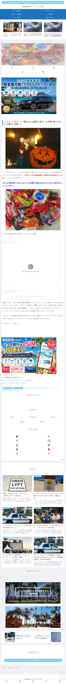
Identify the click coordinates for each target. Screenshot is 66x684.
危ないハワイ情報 (8, 388)
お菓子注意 (6, 391)
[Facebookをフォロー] (17, 440)
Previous (1, 30)
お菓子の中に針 (15, 391)
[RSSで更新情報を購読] (49, 453)
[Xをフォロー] (49, 436)
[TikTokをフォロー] (49, 445)
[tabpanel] (12, 29)
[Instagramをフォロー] (49, 440)
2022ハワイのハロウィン (39, 388)
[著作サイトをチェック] (17, 436)
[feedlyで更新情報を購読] (17, 453)
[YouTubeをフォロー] (17, 445)
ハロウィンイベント (52, 388)
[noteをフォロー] (17, 449)
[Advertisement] (33, 400)
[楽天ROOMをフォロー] (49, 449)
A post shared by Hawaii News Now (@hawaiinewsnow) (31, 296)
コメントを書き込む (33, 660)
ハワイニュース (18, 388)
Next (65, 30)
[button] (43, 72)
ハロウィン (28, 388)
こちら (18, 323)
